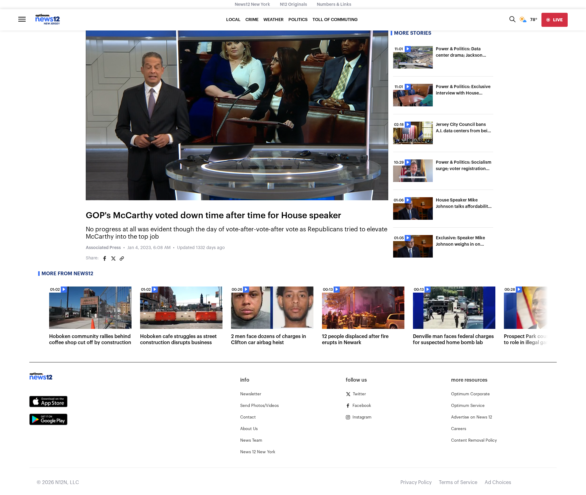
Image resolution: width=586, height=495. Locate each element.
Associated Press (103, 248)
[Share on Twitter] (113, 258)
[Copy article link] (121, 258)
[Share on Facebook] (104, 258)
